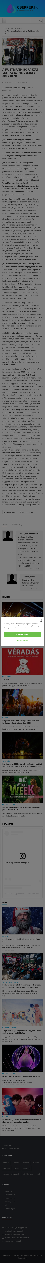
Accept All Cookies (22, 634)
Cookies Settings (22, 641)
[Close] (41, 620)
